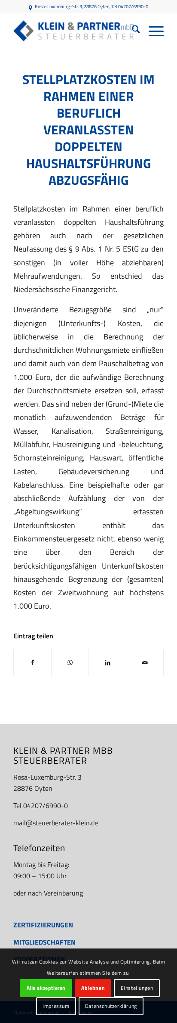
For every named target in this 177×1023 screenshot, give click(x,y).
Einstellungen (137, 988)
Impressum (56, 1006)
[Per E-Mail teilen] (144, 662)
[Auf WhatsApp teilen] (70, 662)
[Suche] (131, 30)
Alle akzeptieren (46, 988)
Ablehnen (93, 988)
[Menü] (152, 30)
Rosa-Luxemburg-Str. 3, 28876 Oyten (72, 6)
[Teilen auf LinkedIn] (107, 662)
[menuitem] (131, 30)
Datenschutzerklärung (111, 1006)
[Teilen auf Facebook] (32, 662)
